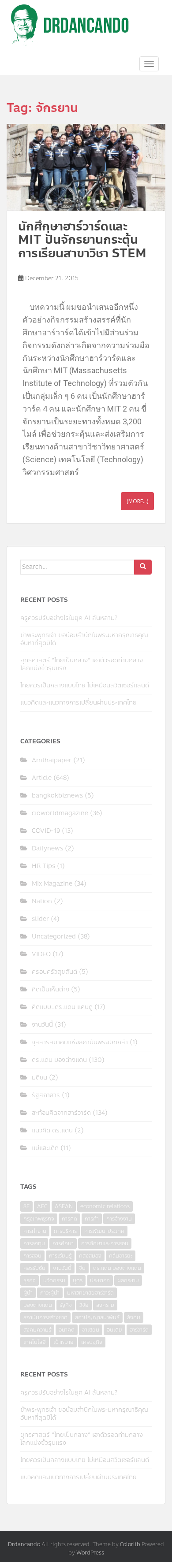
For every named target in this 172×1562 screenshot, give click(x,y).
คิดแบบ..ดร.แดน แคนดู (62, 1007)
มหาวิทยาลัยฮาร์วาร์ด (90, 1293)
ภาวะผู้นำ (50, 1293)
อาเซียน (90, 1330)
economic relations (105, 1206)
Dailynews (47, 848)
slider (40, 919)
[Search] (143, 567)
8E (26, 1206)
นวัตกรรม (54, 1280)
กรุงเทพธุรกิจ (38, 1219)
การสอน (32, 1256)
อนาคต (67, 1330)
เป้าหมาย (63, 1342)
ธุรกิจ (29, 1280)
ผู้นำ (28, 1293)
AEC (42, 1206)
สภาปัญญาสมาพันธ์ (97, 1317)
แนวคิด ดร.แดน (52, 1130)
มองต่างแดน (37, 1305)
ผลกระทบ (128, 1280)
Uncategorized (54, 936)
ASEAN (64, 1206)
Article (42, 778)
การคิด (69, 1219)
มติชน (39, 1077)
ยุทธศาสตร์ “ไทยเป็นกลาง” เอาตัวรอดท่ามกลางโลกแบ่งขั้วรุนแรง (81, 664)
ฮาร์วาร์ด (139, 1330)
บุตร (77, 1280)
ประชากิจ (100, 1280)
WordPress (90, 1553)
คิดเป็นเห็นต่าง (50, 989)
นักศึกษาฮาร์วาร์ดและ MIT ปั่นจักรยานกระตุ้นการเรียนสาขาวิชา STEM (82, 240)
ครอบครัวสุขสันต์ (54, 971)
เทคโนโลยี (34, 1342)
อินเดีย (114, 1330)
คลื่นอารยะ (120, 1256)
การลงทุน (34, 1243)
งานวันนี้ (42, 1024)
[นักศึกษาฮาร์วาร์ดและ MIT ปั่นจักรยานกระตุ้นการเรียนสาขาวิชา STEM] (86, 167)
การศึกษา (63, 1243)
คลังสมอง (90, 1256)
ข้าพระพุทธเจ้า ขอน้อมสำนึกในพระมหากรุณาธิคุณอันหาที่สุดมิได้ (84, 639)
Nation (42, 901)
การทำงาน (34, 1231)
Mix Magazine (52, 883)
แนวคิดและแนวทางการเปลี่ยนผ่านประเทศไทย (78, 702)
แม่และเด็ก (45, 1148)
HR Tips (43, 866)
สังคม (133, 1317)
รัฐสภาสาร (46, 1095)
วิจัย (84, 1305)
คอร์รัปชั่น (34, 1268)
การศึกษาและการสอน (104, 1243)
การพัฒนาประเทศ (104, 1231)
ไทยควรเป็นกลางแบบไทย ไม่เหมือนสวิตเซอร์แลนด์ (84, 685)
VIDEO (41, 954)
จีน (82, 1268)
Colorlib (130, 1544)
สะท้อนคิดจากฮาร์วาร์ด (61, 1112)
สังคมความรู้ (37, 1330)
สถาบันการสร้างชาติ (45, 1317)
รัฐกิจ (66, 1305)
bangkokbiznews (57, 795)
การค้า (92, 1219)
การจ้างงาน (119, 1219)
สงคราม (105, 1305)
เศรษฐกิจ (91, 1342)
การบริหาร (65, 1231)
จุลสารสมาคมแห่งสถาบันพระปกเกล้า (80, 1042)
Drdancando (24, 1544)
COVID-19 (46, 830)
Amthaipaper (51, 760)
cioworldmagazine (60, 813)
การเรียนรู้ (60, 1256)
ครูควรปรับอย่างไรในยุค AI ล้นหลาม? (68, 618)
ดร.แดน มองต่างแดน (59, 1060)
